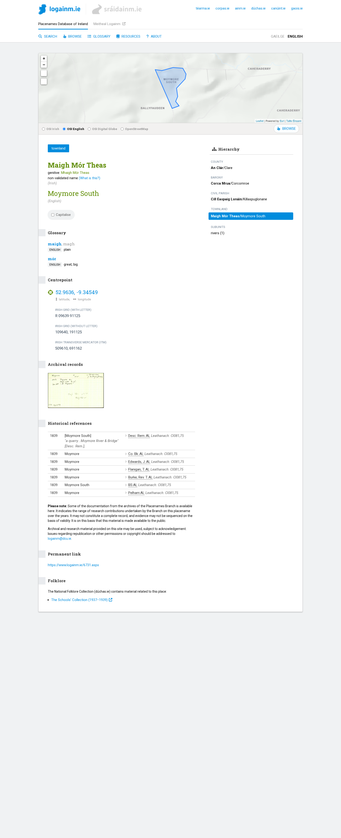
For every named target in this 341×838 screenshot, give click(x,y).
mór (52, 258)
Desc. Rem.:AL (139, 436)
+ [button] (44, 58)
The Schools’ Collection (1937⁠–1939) (79, 600)
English (295, 36)
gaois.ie (297, 8)
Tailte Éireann (293, 121)
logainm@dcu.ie (59, 538)
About (156, 36)
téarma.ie (203, 8)
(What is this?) (89, 178)
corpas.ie (222, 8)
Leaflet (260, 121)
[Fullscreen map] (44, 73)
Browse (74, 36)
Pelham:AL (136, 493)
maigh (54, 244)
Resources (130, 36)
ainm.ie (240, 8)
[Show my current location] (44, 81)
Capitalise (63, 215)
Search (50, 36)
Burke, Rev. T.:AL (140, 477)
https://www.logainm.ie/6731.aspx (73, 565)
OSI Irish (52, 129)
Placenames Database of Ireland (63, 24)
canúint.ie (278, 8)
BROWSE (289, 129)
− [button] (44, 64)
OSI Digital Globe (104, 129)
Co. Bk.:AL (136, 454)
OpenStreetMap (136, 129)
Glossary (101, 36)
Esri (282, 121)
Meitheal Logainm (107, 24)
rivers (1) (217, 233)
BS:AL (132, 485)
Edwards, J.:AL (139, 462)
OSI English (75, 129)
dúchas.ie (258, 8)
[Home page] (59, 10)
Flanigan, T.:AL (139, 469)
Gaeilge (277, 36)
